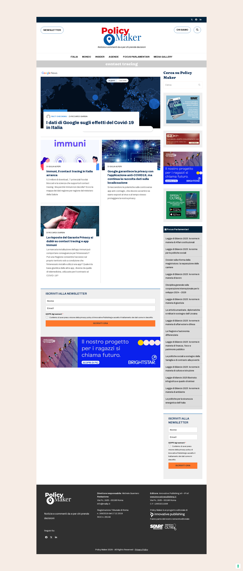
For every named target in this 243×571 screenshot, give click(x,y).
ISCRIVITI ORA (100, 323)
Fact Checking (59, 116)
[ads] (100, 367)
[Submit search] (199, 85)
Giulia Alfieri (55, 167)
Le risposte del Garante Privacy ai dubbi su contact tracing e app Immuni (69, 241)
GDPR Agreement (54, 314)
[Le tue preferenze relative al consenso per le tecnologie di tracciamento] (238, 566)
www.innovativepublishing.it (163, 497)
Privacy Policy (141, 549)
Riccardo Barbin (79, 116)
